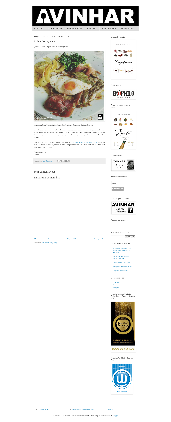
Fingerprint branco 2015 (120, 271)
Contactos (110, 409)
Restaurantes (127, 28)
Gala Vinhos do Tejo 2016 (121, 262)
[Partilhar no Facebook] (65, 161)
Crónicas (38, 28)
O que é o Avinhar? (44, 409)
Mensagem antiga (99, 239)
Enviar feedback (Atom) (49, 243)
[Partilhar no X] (63, 161)
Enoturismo (91, 28)
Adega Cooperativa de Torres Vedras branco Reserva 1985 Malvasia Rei (122, 250)
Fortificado (116, 285)
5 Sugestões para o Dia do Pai (122, 266)
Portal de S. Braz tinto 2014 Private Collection (121, 257)
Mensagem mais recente (41, 239)
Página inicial (71, 239)
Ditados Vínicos (54, 28)
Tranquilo (116, 287)
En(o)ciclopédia (74, 28)
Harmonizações (109, 28)
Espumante (116, 282)
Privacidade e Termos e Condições (83, 409)
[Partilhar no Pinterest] (68, 161)
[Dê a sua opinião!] (60, 161)
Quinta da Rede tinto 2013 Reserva (84, 142)
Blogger (115, 416)
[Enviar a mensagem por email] (58, 161)
